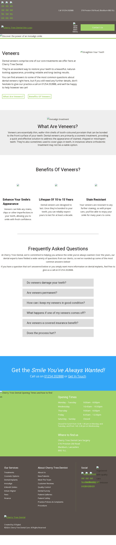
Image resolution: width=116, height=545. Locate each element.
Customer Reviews (46, 483)
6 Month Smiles (10, 487)
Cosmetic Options (11, 476)
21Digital (17, 524)
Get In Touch (77, 376)
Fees (6, 494)
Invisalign (8, 483)
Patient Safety (44, 498)
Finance (7, 498)
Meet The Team (44, 479)
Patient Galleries (45, 494)
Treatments (9, 472)
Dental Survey (44, 491)
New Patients (43, 476)
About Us (42, 472)
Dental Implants (11, 479)
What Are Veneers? (13, 96)
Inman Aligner (10, 491)
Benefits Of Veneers (39, 96)
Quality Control (44, 487)
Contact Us (97, 27)
